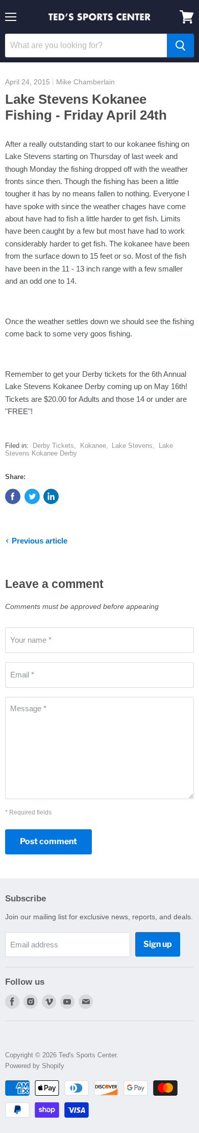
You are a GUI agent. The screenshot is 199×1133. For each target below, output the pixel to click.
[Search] (180, 45)
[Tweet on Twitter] (32, 496)
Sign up (157, 944)
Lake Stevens (132, 445)
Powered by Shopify (34, 1066)
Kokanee (93, 445)
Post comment (48, 841)
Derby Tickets (53, 445)
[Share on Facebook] (12, 496)
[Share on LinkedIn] (51, 496)
